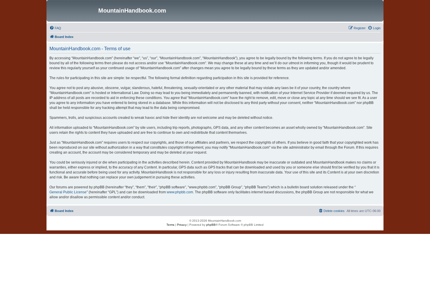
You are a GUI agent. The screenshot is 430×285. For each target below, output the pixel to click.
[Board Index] (73, 10)
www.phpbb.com (180, 192)
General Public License (68, 192)
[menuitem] (55, 28)
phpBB (211, 224)
